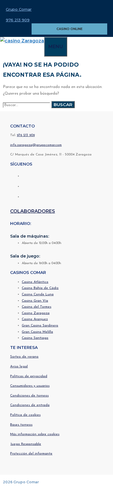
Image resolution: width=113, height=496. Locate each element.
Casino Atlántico (35, 282)
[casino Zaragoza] (22, 41)
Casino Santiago (35, 338)
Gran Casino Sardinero (40, 325)
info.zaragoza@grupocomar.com (36, 145)
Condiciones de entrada (30, 405)
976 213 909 (18, 20)
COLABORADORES (32, 211)
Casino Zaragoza (36, 313)
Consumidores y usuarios (30, 386)
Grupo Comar (19, 9)
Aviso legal (19, 366)
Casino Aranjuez (35, 319)
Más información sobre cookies (34, 434)
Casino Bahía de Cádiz (40, 288)
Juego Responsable (25, 444)
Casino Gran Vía (35, 301)
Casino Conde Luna (38, 294)
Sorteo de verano (24, 356)
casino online (70, 29)
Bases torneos (21, 425)
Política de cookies (25, 415)
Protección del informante (31, 453)
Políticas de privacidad (28, 376)
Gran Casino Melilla (37, 332)
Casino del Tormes (36, 307)
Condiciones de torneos (29, 395)
